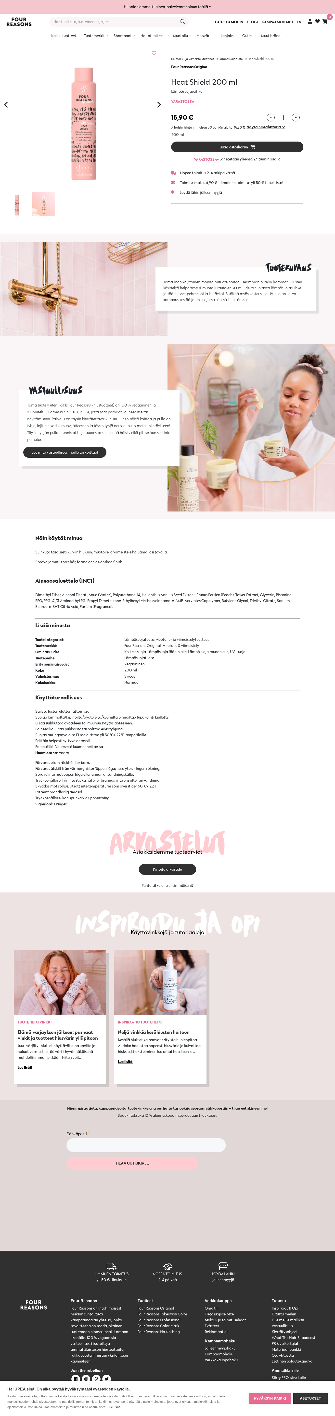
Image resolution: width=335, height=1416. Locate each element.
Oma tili (212, 1308)
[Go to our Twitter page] (106, 1380)
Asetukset (310, 1398)
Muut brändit (272, 35)
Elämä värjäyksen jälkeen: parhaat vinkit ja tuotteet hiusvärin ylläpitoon (58, 1035)
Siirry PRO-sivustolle (289, 1377)
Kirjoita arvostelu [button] (167, 869)
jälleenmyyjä (223, 1279)
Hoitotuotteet (152, 35)
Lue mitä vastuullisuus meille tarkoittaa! (65, 452)
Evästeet (212, 1326)
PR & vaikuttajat (285, 1343)
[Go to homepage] (19, 22)
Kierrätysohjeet (285, 1331)
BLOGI (252, 21)
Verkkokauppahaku (221, 1360)
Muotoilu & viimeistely (180, 645)
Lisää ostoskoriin (234, 146)
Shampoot (123, 35)
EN (299, 21)
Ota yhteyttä (283, 1355)
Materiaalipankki (286, 1349)
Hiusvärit (204, 35)
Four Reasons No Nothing (159, 1331)
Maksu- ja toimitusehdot (225, 1320)
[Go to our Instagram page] (85, 1380)
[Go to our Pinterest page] (96, 1380)
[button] (265, 127)
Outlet (247, 35)
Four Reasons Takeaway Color (162, 1314)
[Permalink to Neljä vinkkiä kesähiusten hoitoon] (160, 982)
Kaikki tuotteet (63, 35)
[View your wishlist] (317, 22)
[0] (325, 21)
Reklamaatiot (216, 1331)
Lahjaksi (227, 35)
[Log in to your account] (310, 21)
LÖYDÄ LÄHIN (223, 1274)
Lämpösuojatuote (231, 59)
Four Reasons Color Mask (158, 1326)
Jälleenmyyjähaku (220, 1348)
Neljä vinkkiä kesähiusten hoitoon (154, 1032)
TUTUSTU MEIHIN (229, 21)
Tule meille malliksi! (288, 1320)
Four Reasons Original (189, 66)
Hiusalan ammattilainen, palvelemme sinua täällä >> (167, 6)
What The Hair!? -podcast (293, 1337)
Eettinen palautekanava (292, 1361)
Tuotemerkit (94, 35)
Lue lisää (114, 1407)
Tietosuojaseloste (219, 1314)
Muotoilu (180, 35)
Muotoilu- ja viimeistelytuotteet (192, 59)
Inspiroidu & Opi (285, 1308)
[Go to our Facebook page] (75, 1380)
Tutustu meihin (284, 1314)
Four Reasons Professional (159, 1320)
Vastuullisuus (282, 1326)
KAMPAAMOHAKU (277, 21)
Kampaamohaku (219, 1354)
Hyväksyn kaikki (270, 1398)
